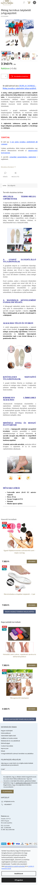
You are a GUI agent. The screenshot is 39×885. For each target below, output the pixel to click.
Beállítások (18, 874)
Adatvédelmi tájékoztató (8, 736)
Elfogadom (19, 880)
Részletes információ (7, 167)
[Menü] (34, 3)
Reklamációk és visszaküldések (10, 741)
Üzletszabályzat (6, 733)
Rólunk (3, 751)
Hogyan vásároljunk (7, 731)
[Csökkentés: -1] (8, 77)
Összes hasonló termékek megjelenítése (19, 611)
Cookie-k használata (7, 746)
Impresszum (4, 748)
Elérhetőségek (5, 743)
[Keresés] (24, 3)
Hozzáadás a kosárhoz (21, 76)
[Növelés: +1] (8, 75)
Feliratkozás (7, 791)
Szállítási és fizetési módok (9, 738)
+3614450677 (8, 805)
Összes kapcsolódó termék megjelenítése (19, 719)
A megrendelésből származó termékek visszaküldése (17, 754)
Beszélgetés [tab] (11, 186)
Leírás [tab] (4, 186)
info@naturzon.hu (9, 802)
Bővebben (31, 665)
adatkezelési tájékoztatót (23, 783)
